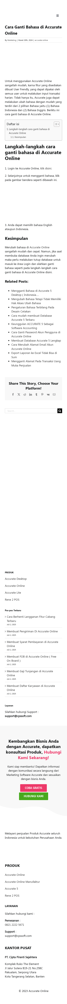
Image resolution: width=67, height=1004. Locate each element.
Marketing (11, 40)
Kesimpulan (20, 136)
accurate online (41, 40)
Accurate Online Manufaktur (22, 881)
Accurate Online (39, 247)
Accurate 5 (11, 888)
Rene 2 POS (12, 599)
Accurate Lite (13, 592)
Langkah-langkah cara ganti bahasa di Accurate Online (29, 131)
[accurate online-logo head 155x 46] (18, 6)
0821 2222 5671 (14, 924)
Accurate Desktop (16, 578)
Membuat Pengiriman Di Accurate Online (32, 631)
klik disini (45, 168)
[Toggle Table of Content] (55, 124)
